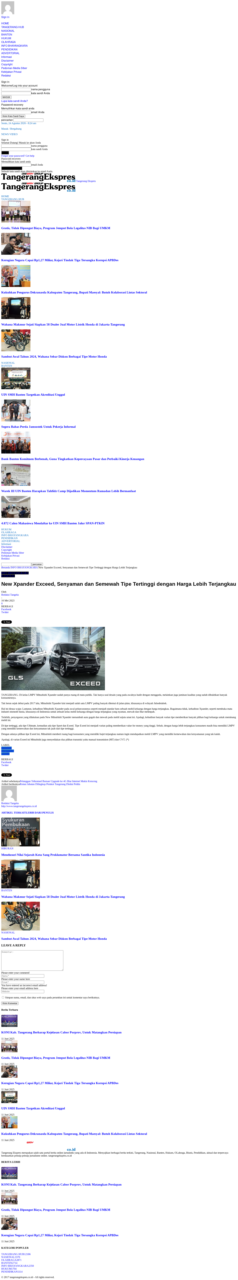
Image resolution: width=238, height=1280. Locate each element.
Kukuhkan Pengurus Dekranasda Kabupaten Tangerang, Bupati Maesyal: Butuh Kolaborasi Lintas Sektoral (74, 292)
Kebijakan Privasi (11, 72)
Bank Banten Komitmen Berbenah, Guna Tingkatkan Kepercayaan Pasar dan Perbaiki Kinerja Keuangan (72, 459)
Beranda (5, 567)
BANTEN (6, 34)
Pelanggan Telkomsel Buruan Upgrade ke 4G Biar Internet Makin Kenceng (58, 781)
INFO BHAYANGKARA (14, 45)
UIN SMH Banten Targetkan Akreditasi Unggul (33, 394)
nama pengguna (40, 89)
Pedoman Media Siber (14, 68)
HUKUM (6, 38)
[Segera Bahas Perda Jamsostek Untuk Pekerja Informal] (15, 420)
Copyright (6, 64)
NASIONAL (8, 31)
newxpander (7, 751)
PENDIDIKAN (9, 49)
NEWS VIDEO (9, 134)
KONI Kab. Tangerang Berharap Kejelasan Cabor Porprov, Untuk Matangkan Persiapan (61, 1032)
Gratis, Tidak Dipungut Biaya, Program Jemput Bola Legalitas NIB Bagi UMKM (55, 228)
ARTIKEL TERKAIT (13, 812)
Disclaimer (7, 60)
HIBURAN (7, 848)
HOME (5, 23)
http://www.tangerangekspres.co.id (19, 806)
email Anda (37, 112)
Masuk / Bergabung (11, 128)
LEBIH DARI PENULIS (40, 812)
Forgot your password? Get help (17, 155)
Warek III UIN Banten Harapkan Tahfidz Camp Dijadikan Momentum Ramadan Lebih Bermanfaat (68, 491)
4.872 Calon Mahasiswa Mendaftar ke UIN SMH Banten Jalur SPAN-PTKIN (53, 523)
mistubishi (6, 748)
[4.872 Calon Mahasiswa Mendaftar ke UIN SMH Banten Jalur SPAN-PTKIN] (15, 517)
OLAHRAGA (8, 42)
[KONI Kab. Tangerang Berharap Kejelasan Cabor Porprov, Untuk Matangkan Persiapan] (9, 1026)
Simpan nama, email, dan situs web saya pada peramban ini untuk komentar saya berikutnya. (52, 997)
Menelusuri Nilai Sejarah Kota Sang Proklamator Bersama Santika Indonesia (53, 854)
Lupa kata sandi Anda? (14, 101)
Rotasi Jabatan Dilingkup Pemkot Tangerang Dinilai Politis (50, 784)
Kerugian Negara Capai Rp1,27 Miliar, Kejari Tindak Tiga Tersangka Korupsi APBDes (59, 260)
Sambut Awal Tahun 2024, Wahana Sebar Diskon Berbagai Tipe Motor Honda (54, 356)
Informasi (6, 57)
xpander (5, 753)
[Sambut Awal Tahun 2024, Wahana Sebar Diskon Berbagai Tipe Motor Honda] (15, 350)
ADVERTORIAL (10, 53)
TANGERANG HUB (12, 27)
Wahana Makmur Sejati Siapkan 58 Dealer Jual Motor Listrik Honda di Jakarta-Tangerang (63, 324)
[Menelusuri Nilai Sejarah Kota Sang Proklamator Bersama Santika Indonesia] (20, 845)
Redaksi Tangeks (10, 594)
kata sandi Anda (40, 93)
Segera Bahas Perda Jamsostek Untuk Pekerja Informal (38, 426)
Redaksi (6, 75)
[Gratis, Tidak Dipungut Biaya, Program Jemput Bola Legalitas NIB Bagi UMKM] (15, 221)
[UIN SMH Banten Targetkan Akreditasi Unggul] (15, 388)
